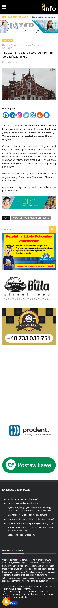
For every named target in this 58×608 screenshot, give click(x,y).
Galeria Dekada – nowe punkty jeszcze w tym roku (31, 523)
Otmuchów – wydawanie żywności (23, 503)
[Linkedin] (12, 115)
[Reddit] (40, 115)
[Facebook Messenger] (46, 115)
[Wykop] (33, 115)
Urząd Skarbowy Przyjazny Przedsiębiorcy (31, 218)
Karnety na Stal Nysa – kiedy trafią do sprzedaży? (31, 519)
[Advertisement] (29, 382)
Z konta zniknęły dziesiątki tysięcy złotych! (27, 514)
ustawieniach (22, 597)
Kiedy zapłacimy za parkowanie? (23, 499)
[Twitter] (26, 115)
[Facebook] (6, 115)
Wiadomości (8, 40)
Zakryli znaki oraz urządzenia (22, 534)
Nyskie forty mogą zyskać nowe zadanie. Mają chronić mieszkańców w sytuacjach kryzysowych (30, 509)
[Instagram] (19, 115)
